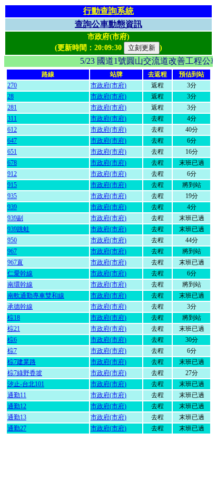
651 (12, 151)
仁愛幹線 (20, 273)
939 (12, 207)
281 (12, 107)
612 (12, 129)
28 (10, 96)
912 (12, 174)
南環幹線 (20, 284)
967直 (15, 262)
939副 (15, 218)
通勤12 (16, 406)
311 (12, 118)
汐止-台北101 (25, 384)
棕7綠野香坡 (24, 373)
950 (12, 240)
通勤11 (16, 395)
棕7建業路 (21, 362)
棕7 (12, 351)
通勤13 (16, 417)
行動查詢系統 (108, 10)
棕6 (12, 339)
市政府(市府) (108, 85)
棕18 (13, 317)
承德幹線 (20, 306)
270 (12, 85)
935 (12, 196)
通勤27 (16, 428)
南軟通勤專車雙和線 (35, 295)
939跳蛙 (18, 229)
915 (12, 185)
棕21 (13, 328)
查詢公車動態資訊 (108, 23)
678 (12, 162)
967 (12, 251)
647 (12, 140)
